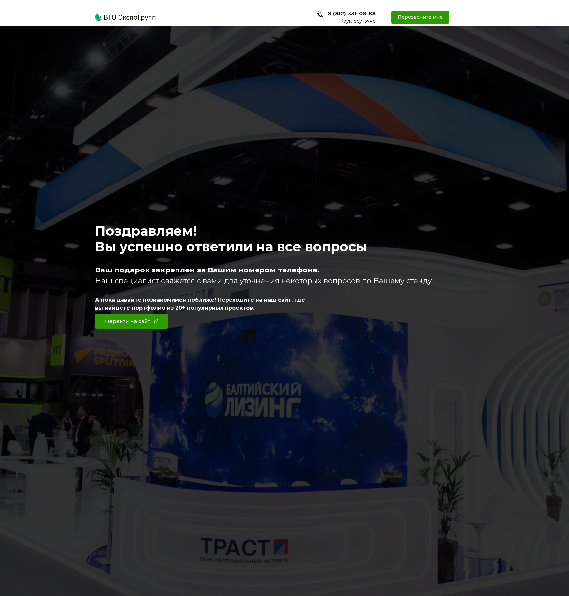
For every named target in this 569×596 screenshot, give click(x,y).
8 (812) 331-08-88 (352, 14)
